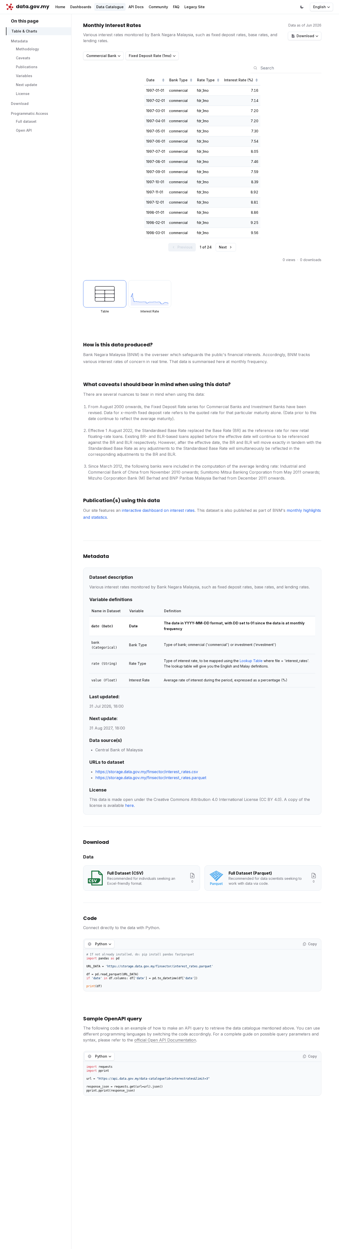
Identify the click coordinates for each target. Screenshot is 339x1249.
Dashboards (80, 7)
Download (20, 104)
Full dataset (26, 122)
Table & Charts (24, 31)
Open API (24, 130)
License (23, 94)
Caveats (23, 58)
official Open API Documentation (165, 1039)
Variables (24, 76)
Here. (130, 805)
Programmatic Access (29, 114)
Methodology (27, 49)
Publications (26, 67)
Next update (26, 85)
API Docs (136, 7)
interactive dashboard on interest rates (158, 510)
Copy (312, 944)
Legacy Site (194, 7)
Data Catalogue (110, 7)
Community (158, 7)
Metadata (19, 41)
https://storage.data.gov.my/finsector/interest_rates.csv (146, 771)
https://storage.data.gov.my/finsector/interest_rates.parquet (150, 777)
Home (60, 7)
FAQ (176, 7)
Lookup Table (251, 661)
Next (223, 247)
